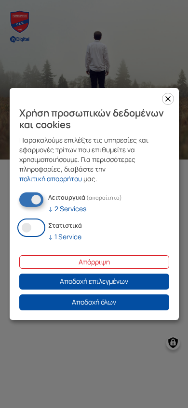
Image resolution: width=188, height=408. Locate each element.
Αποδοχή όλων (94, 301)
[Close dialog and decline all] (168, 99)
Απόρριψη (94, 261)
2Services (67, 208)
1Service (64, 236)
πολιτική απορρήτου (50, 178)
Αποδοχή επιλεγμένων (94, 281)
